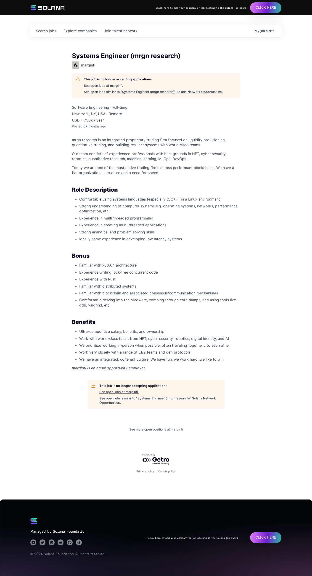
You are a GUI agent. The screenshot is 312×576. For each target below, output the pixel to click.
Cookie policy (167, 471)
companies (80, 31)
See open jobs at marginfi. (103, 85)
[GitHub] (70, 542)
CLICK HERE (266, 7)
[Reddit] (60, 542)
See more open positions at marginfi (156, 429)
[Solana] (33, 521)
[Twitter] (42, 542)
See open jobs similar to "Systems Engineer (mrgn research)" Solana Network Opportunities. (153, 92)
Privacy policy (145, 471)
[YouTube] (33, 542)
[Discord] (52, 542)
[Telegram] (79, 542)
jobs (46, 31)
